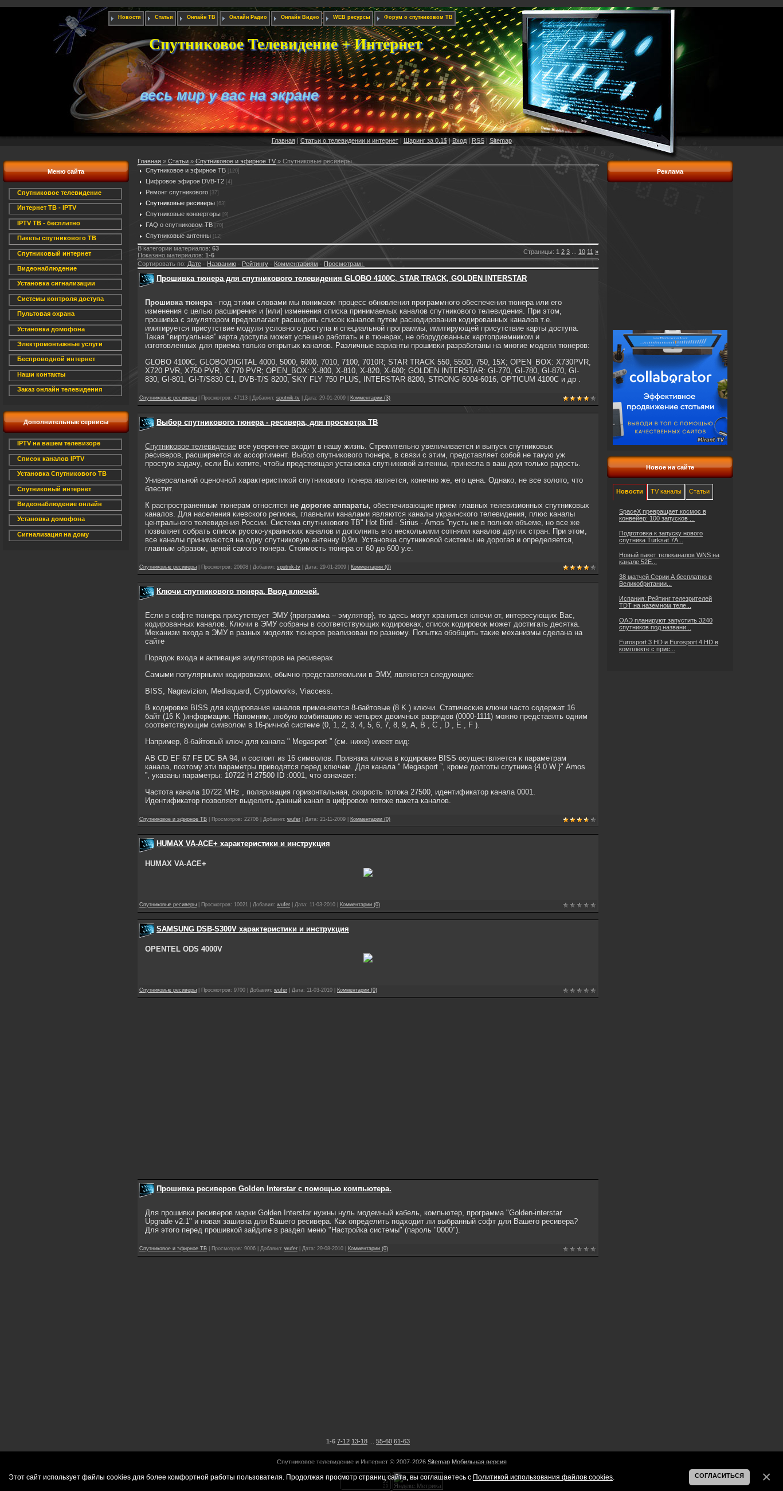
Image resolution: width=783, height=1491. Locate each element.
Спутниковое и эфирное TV (235, 161)
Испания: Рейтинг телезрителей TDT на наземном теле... (665, 602)
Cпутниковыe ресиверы (180, 202)
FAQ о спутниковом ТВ (179, 224)
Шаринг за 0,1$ (425, 140)
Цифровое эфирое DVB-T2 (185, 181)
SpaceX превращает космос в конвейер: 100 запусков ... (662, 515)
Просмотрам (342, 263)
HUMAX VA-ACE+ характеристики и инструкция (243, 843)
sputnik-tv (288, 398)
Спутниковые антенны (178, 235)
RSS (478, 140)
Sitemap (501, 140)
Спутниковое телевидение (190, 446)
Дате (194, 263)
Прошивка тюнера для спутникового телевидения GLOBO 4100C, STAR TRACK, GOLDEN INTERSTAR (341, 278)
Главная (283, 140)
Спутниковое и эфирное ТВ (186, 170)
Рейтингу (255, 263)
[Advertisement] (368, 1085)
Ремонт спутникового (177, 192)
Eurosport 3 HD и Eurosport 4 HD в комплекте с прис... (668, 645)
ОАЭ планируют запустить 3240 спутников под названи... (665, 624)
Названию (221, 263)
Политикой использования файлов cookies (543, 1477)
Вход (459, 140)
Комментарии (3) (370, 398)
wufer (293, 819)
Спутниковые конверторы (183, 213)
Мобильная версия (479, 1461)
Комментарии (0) (371, 567)
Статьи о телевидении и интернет (349, 140)
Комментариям (296, 263)
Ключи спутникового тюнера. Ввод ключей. (237, 591)
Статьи (178, 161)
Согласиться (719, 1475)
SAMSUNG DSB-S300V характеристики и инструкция (252, 929)
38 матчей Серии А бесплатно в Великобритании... (665, 580)
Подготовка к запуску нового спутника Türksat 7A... (661, 536)
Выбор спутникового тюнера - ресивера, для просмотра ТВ (267, 422)
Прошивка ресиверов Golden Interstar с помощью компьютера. (273, 1188)
